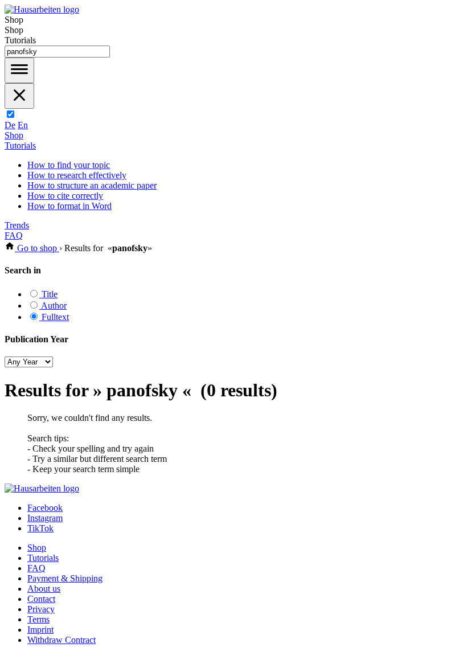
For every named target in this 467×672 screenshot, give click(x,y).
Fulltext (54, 317)
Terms (38, 619)
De (10, 125)
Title (48, 294)
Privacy (41, 609)
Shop (14, 135)
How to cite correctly (65, 195)
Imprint (40, 629)
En (23, 125)
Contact (41, 599)
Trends (17, 225)
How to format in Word (69, 206)
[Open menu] (19, 70)
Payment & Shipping (65, 578)
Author (53, 305)
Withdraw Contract (61, 640)
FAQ (14, 235)
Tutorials (20, 145)
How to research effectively (76, 175)
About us (43, 588)
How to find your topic (68, 165)
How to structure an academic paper (92, 185)
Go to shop (37, 248)
